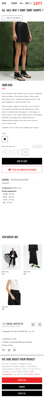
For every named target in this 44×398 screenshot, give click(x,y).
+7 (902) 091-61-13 (12, 323)
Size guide (37, 146)
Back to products (13, 18)
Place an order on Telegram (24, 169)
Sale (8, 10)
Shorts (37, 10)
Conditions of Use (9, 339)
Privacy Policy (7, 345)
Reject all (22, 393)
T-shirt (22, 10)
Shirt (29, 10)
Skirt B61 (11, 295)
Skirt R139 (32, 260)
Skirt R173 (11, 260)
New (14, 10)
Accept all (22, 380)
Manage (22, 387)
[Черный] (5, 139)
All (4, 10)
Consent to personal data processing (16, 342)
